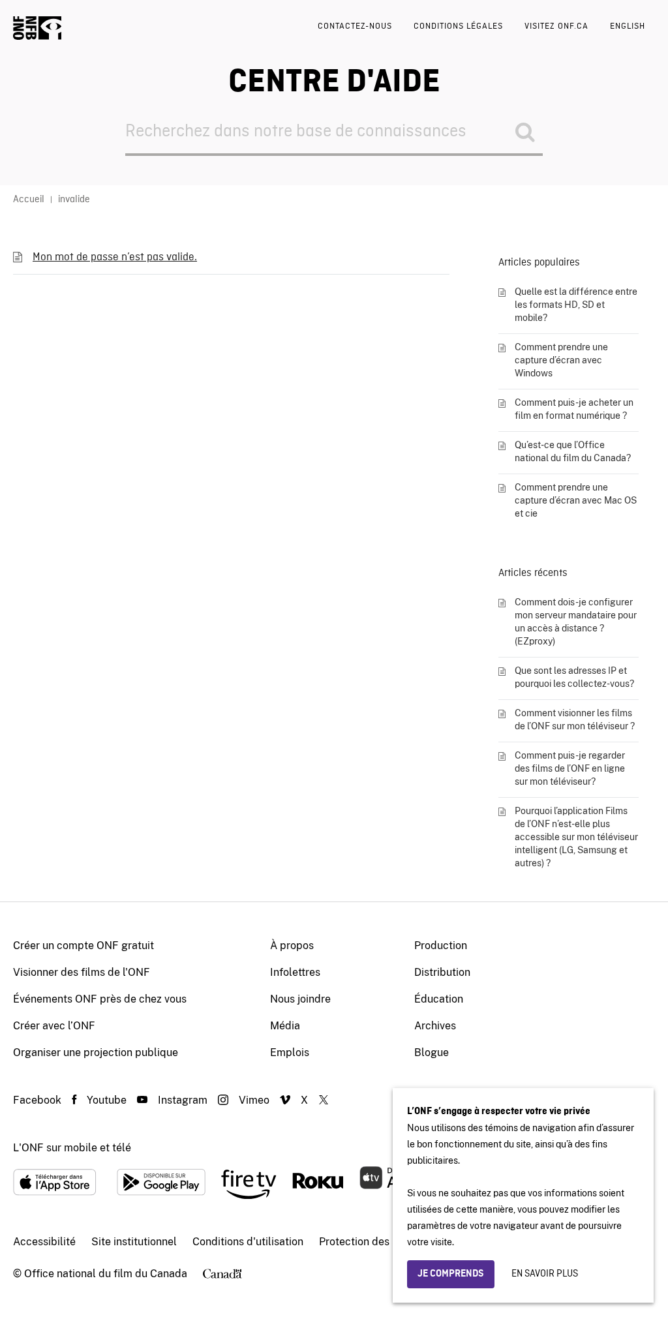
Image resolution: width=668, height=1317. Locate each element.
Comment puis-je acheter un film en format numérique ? (574, 409)
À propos (292, 945)
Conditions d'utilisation (247, 1241)
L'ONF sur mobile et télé (72, 1148)
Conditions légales (458, 26)
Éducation (438, 999)
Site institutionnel (134, 1241)
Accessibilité (44, 1241)
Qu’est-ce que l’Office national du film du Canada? (573, 451)
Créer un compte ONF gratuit (83, 945)
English (627, 26)
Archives (435, 1026)
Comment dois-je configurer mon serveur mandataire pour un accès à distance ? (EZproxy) (576, 621)
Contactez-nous (355, 26)
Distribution (442, 972)
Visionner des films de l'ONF (81, 972)
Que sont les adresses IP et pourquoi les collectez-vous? (574, 677)
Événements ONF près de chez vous (100, 999)
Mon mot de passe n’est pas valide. (115, 257)
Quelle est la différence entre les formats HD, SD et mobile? (576, 304)
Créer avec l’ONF (54, 1026)
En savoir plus (544, 1273)
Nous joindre (300, 999)
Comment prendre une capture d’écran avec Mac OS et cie (576, 500)
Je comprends (451, 1274)
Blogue (431, 1052)
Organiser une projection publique (95, 1052)
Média (285, 1026)
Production (440, 945)
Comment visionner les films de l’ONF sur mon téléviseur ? (575, 719)
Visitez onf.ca (556, 26)
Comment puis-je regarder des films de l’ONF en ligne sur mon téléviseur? (570, 768)
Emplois (289, 1052)
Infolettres (295, 972)
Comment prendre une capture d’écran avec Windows (561, 360)
